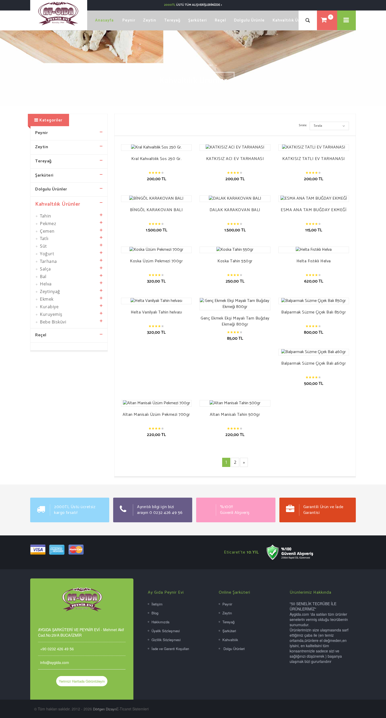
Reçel (40, 335)
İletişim (157, 604)
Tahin (45, 216)
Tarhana (48, 261)
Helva (45, 284)
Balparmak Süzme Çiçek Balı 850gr (313, 312)
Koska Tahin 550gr (235, 261)
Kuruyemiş (50, 314)
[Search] (308, 20)
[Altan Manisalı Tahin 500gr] (235, 403)
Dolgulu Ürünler (51, 189)
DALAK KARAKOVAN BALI (235, 210)
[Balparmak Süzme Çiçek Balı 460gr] (314, 352)
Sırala (318, 125)
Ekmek (46, 299)
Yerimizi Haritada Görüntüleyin (82, 681)
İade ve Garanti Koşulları (170, 648)
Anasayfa (174, 65)
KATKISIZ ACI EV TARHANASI (235, 158)
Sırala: (303, 125)
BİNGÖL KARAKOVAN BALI (156, 210)
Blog (155, 612)
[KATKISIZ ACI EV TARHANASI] (235, 148)
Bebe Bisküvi (52, 322)
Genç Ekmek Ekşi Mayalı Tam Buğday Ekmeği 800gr (235, 321)
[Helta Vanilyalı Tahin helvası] (156, 301)
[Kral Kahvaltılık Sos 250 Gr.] (156, 148)
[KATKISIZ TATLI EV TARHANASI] (314, 148)
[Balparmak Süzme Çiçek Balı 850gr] (314, 301)
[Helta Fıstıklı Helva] (314, 250)
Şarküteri (44, 175)
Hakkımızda (160, 621)
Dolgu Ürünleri (233, 648)
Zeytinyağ (49, 291)
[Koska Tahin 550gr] (235, 250)
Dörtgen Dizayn (104, 708)
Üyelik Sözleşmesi (166, 630)
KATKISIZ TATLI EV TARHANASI (313, 158)
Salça (45, 269)
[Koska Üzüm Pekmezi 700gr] (156, 250)
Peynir (41, 132)
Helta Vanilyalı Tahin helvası (156, 312)
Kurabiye (49, 307)
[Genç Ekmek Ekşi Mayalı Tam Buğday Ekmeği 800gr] (235, 304)
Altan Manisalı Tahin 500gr (235, 414)
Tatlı (44, 238)
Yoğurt (46, 254)
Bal (42, 276)
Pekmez (47, 223)
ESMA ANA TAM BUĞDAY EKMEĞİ (313, 210)
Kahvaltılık (230, 639)
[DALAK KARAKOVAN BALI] (235, 199)
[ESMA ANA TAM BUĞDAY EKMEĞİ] (314, 199)
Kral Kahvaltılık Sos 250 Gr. (156, 158)
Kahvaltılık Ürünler (200, 65)
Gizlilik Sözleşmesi (166, 639)
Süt (43, 246)
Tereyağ (43, 161)
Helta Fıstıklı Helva (313, 261)
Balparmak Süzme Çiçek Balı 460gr (313, 363)
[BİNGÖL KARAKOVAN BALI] (156, 199)
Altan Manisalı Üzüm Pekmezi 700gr (156, 414)
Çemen (47, 231)
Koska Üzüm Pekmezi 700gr (156, 261)
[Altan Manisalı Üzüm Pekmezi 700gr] (156, 403)
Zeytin (41, 147)
